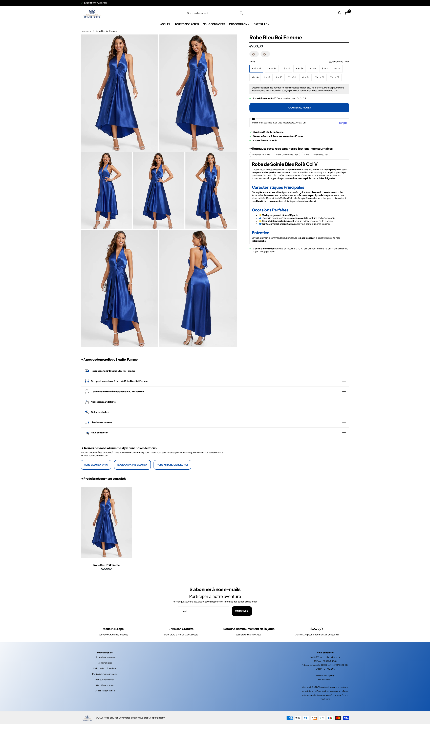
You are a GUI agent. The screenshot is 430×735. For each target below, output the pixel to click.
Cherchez (241, 13)
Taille (299, 61)
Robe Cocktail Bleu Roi (287, 154)
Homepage (86, 31)
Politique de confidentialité (104, 668)
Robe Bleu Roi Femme (106, 565)
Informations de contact (105, 657)
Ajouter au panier (299, 107)
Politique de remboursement (104, 674)
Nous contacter (214, 24)
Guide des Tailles (340, 61)
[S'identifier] (339, 13)
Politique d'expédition (104, 679)
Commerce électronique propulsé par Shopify (142, 717)
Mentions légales (104, 663)
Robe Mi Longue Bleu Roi (316, 154)
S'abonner (242, 611)
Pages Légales (104, 652)
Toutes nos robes (187, 24)
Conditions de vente (105, 685)
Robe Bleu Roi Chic (261, 154)
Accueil (165, 24)
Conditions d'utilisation (105, 690)
